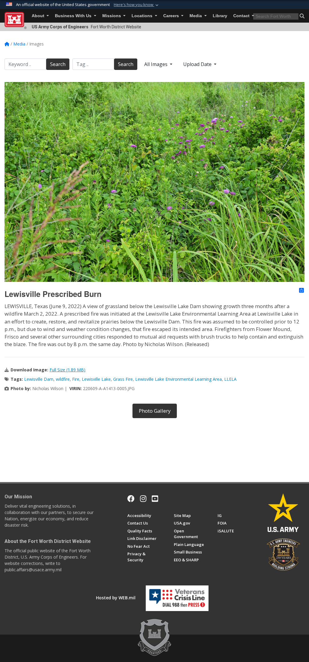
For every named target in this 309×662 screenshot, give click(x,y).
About (39, 16)
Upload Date (198, 64)
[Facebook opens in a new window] (131, 498)
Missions (112, 16)
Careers (171, 16)
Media (196, 16)
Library (220, 16)
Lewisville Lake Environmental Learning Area (178, 379)
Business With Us (74, 16)
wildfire (63, 379)
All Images (156, 64)
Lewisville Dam (38, 379)
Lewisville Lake (96, 379)
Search (57, 64)
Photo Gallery (154, 410)
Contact (242, 16)
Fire (75, 379)
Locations (143, 16)
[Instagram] (143, 498)
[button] (137, 5)
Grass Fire (123, 379)
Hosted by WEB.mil (115, 598)
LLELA (230, 379)
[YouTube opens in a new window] (155, 498)
